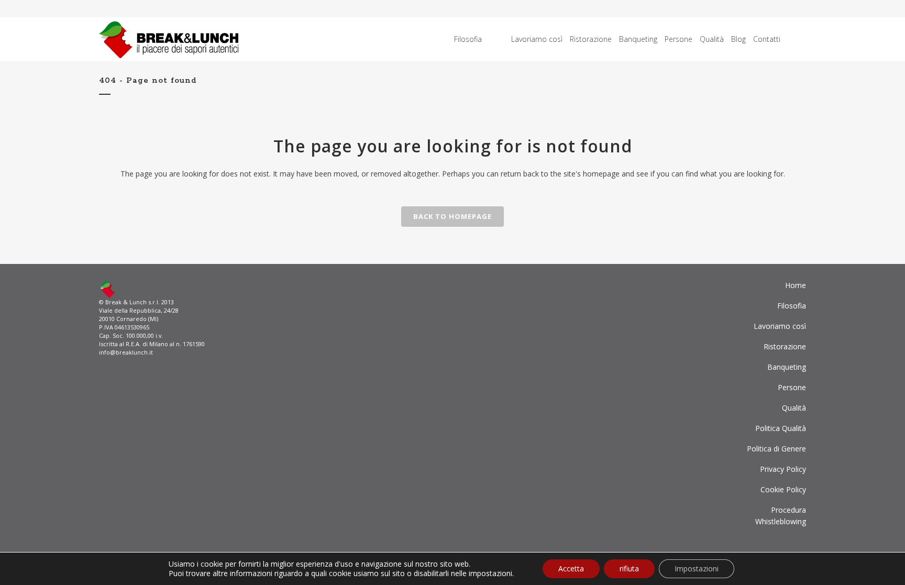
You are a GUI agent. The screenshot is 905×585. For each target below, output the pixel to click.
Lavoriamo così (780, 326)
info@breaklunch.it (126, 352)
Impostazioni (697, 568)
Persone (792, 387)
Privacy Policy (783, 469)
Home (795, 285)
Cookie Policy (783, 489)
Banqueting (786, 367)
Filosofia (791, 306)
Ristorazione (785, 346)
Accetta (571, 568)
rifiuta (629, 568)
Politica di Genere (776, 449)
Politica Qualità (780, 428)
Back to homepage (452, 216)
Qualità (794, 408)
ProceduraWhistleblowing (780, 515)
